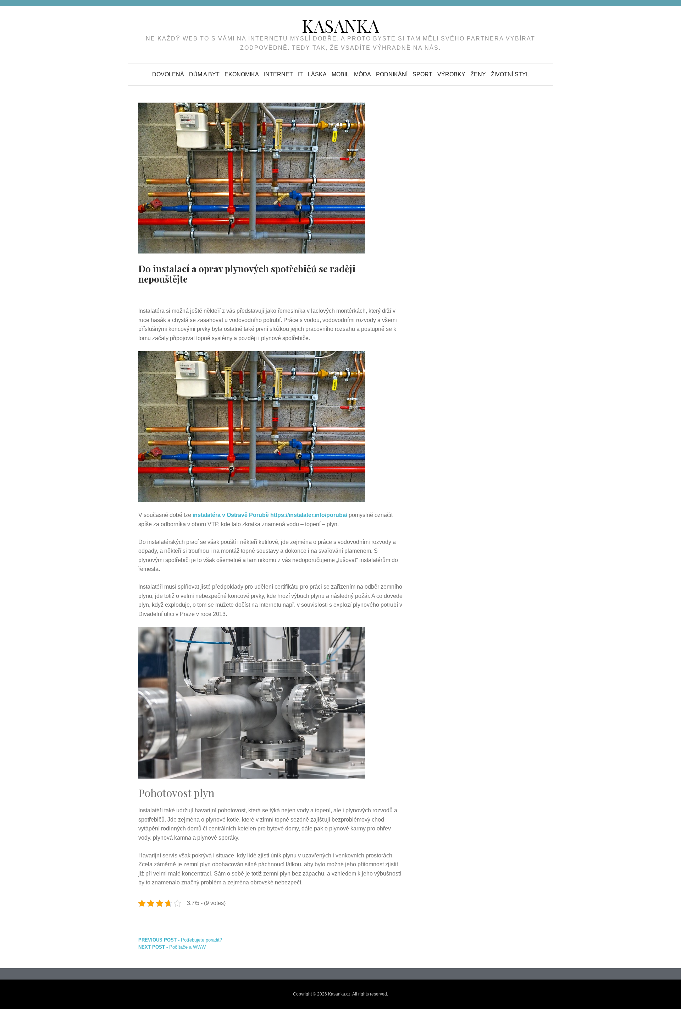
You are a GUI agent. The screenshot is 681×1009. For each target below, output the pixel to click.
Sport (422, 74)
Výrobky (451, 74)
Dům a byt (204, 74)
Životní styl (510, 74)
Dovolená (168, 74)
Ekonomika (242, 74)
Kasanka (340, 25)
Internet (278, 74)
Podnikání (392, 74)
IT (300, 74)
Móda (362, 74)
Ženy (478, 74)
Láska (317, 74)
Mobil (340, 74)
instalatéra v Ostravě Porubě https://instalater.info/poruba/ (270, 515)
